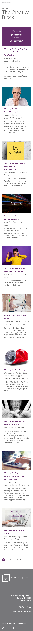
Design (13, 315)
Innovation (22, 421)
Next (21, 560)
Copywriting (23, 49)
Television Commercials (19, 109)
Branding (15, 163)
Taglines (20, 271)
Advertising (7, 49)
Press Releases (18, 52)
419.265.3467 (26, 600)
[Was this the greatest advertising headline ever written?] (16, 36)
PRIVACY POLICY (25, 607)
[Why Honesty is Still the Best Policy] (16, 150)
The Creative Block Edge (11, 219)
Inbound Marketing (19, 530)
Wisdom (19, 112)
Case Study (15, 49)
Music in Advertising (10, 271)
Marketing (12, 166)
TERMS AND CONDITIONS (21, 611)
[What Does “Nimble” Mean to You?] (16, 203)
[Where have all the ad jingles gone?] (16, 255)
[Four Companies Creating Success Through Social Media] (16, 460)
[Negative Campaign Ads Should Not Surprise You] (16, 96)
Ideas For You (8, 52)
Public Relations (9, 55)
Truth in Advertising (10, 112)
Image (6, 166)
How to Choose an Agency (18, 216)
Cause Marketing (9, 476)
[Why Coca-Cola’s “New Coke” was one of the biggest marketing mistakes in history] (16, 357)
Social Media (8, 479)
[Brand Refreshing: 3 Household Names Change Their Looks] (16, 303)
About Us (7, 216)
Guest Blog (22, 163)
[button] (30, 2)
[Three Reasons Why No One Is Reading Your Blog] (16, 517)
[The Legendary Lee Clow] (16, 409)
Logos (18, 315)
